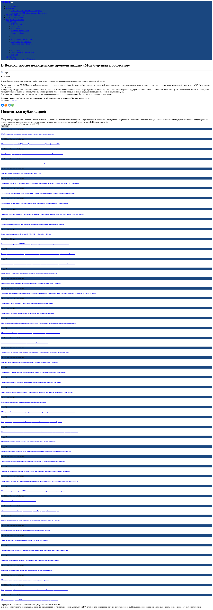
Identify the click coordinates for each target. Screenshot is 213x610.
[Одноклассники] (5, 105)
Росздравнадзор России (21, 42)
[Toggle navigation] (12, 2)
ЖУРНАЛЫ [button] (11, 8)
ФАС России (16, 28)
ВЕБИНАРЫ (15, 15)
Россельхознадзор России (21, 44)
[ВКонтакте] (2, 105)
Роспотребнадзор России (21, 39)
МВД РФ (14, 55)
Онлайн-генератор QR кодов (23, 59)
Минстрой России (18, 33)
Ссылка (14, 100)
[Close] (2, 118)
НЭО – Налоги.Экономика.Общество (26, 11)
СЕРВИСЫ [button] (11, 57)
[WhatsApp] (12, 105)
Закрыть (5, 127)
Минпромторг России (20, 31)
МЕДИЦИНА (15, 20)
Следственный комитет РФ (22, 52)
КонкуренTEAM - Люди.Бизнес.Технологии (29, 13)
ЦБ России (15, 26)
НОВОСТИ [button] (11, 22)
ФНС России (16, 24)
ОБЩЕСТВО (15, 17)
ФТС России (16, 50)
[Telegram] (9, 105)
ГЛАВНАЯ (14, 6)
